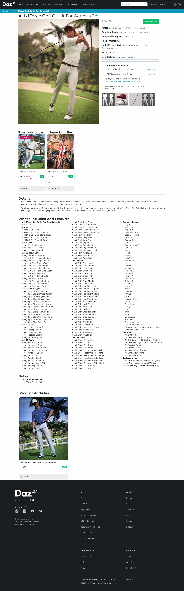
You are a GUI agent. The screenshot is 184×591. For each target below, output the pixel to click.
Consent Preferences (89, 538)
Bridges (129, 527)
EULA (130, 579)
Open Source (86, 532)
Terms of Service (107, 579)
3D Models (46, 4)
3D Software (32, 4)
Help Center (86, 509)
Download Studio (159, 4)
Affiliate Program (87, 521)
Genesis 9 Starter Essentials (135, 32)
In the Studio (86, 556)
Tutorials (84, 503)
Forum (83, 568)
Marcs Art (144, 28)
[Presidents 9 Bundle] (60, 151)
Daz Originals (115, 28)
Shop (21, 4)
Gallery (83, 562)
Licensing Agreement (89, 579)
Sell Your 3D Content (89, 515)
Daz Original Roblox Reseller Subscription (123, 81)
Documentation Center (90, 527)
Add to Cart (151, 21)
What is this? (151, 69)
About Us (130, 509)
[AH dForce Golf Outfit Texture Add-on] (43, 428)
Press (128, 515)
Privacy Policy (121, 579)
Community (59, 4)
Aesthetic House (130, 28)
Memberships (73, 4)
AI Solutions (88, 4)
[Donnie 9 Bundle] (31, 151)
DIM (145, 45)
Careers (129, 521)
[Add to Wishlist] (139, 21)
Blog (128, 503)
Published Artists (133, 568)
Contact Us (85, 498)
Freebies (130, 562)
